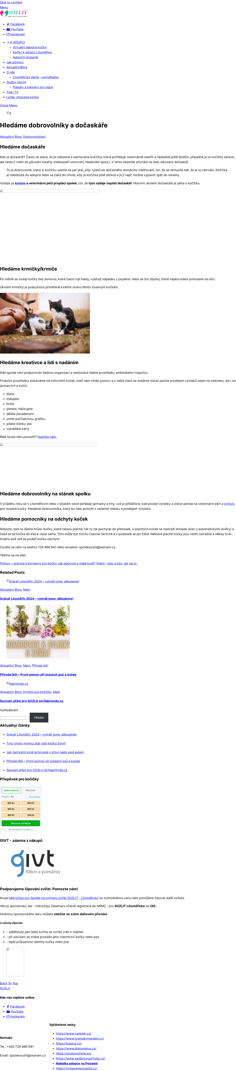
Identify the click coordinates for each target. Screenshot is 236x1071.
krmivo (20, 183)
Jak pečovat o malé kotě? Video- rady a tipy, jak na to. (97, 563)
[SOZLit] (13, 16)
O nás (10, 72)
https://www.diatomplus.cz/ (76, 1048)
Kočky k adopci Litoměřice (32, 52)
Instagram (17, 1016)
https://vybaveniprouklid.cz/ (76, 1068)
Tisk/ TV (12, 92)
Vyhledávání (9, 710)
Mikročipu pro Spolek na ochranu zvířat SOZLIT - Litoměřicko (54, 898)
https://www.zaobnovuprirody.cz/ (80, 1058)
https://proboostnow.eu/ (74, 1053)
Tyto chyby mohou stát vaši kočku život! (36, 743)
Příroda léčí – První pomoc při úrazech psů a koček (38, 674)
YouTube (16, 1011)
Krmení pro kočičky (37, 692)
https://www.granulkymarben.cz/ (80, 1038)
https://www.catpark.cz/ (73, 1033)
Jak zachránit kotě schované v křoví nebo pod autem (45, 752)
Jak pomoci (15, 62)
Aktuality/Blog (16, 67)
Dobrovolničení (34, 137)
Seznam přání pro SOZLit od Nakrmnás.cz (31, 701)
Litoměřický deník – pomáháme (36, 77)
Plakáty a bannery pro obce (33, 87)
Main (26, 590)
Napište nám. (47, 437)
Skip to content (11, 2)
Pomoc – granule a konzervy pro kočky (28, 563)
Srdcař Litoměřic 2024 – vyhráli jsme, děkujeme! (36, 599)
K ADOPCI (17, 42)
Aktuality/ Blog (11, 137)
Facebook (17, 1006)
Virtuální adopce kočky (30, 47)
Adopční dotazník (26, 57)
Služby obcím (16, 82)
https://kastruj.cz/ (69, 1043)
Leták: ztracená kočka (22, 97)
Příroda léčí (40, 665)
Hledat (39, 717)
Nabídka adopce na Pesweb (77, 1063)
